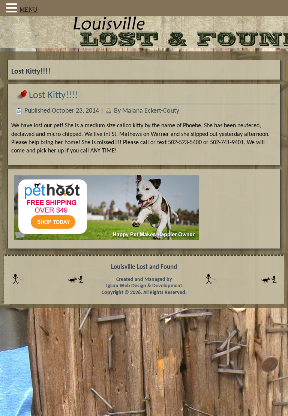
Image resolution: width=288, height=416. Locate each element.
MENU (29, 9)
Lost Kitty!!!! (53, 95)
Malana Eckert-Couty (150, 111)
